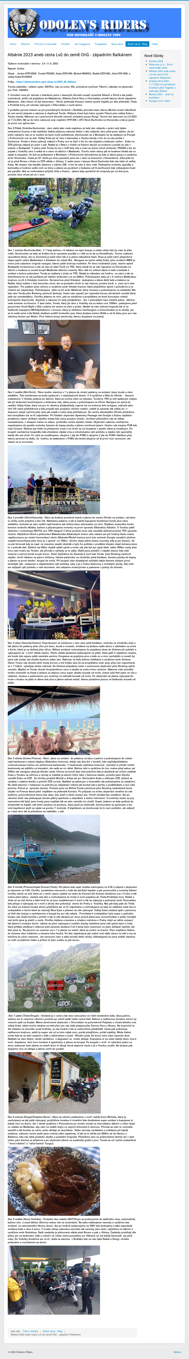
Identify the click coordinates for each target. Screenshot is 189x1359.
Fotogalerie (101, 44)
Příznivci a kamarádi (45, 44)
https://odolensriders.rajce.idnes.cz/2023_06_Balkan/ (46, 81)
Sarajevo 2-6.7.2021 (159, 101)
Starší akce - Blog (137, 44)
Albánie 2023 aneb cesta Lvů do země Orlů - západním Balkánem (162, 74)
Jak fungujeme (82, 44)
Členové (25, 44)
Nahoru (177, 1352)
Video (155, 44)
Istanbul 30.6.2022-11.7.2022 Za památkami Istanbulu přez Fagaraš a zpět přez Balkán (162, 86)
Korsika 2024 (156, 61)
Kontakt (65, 44)
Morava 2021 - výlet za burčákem (161, 95)
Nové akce (117, 44)
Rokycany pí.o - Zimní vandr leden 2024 (161, 66)
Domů (13, 44)
